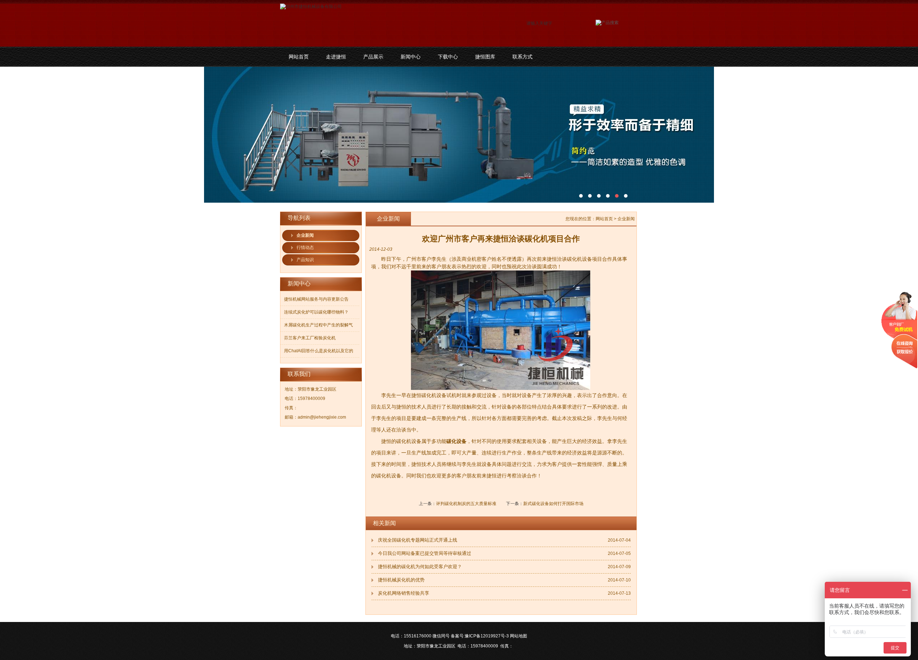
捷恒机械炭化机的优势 (401, 580)
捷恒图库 (485, 57)
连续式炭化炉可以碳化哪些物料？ (316, 312)
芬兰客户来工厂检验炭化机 (310, 337)
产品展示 (373, 57)
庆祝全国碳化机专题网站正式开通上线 (417, 540)
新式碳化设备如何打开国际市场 (553, 503)
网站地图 (518, 635)
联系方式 (522, 57)
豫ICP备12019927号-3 (487, 635)
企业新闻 (305, 235)
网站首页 (299, 57)
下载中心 (448, 57)
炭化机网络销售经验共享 (403, 593)
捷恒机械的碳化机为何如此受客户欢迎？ (420, 566)
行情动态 (305, 247)
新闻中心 (411, 57)
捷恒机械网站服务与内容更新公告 (316, 299)
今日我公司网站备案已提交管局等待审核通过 (424, 553)
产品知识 (305, 259)
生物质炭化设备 (459, 135)
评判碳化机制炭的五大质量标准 (466, 503)
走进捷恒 (336, 57)
